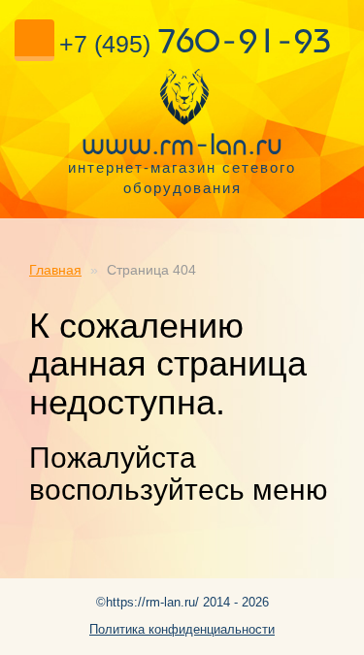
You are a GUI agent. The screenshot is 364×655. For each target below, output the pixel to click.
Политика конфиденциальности (182, 629)
